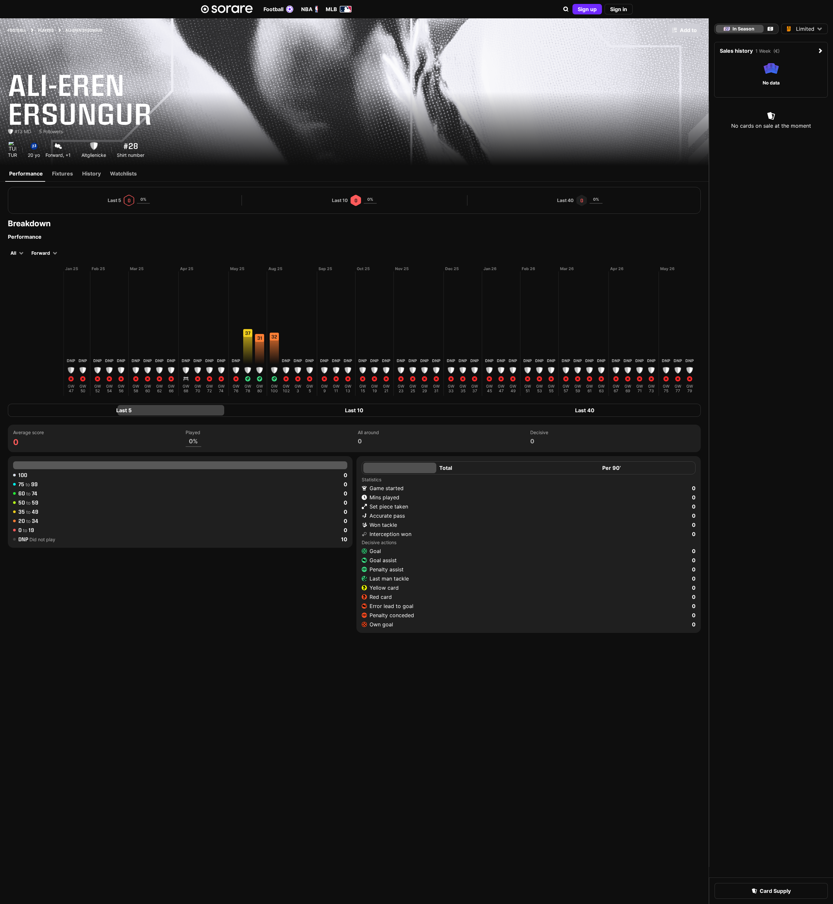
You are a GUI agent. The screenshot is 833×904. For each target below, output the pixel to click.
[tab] (770, 29)
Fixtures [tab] (62, 173)
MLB (331, 9)
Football (273, 9)
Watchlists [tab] (123, 173)
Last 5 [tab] (124, 410)
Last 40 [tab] (584, 410)
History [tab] (91, 173)
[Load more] (58, 331)
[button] (565, 9)
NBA (307, 9)
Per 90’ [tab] (611, 468)
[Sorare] (227, 9)
